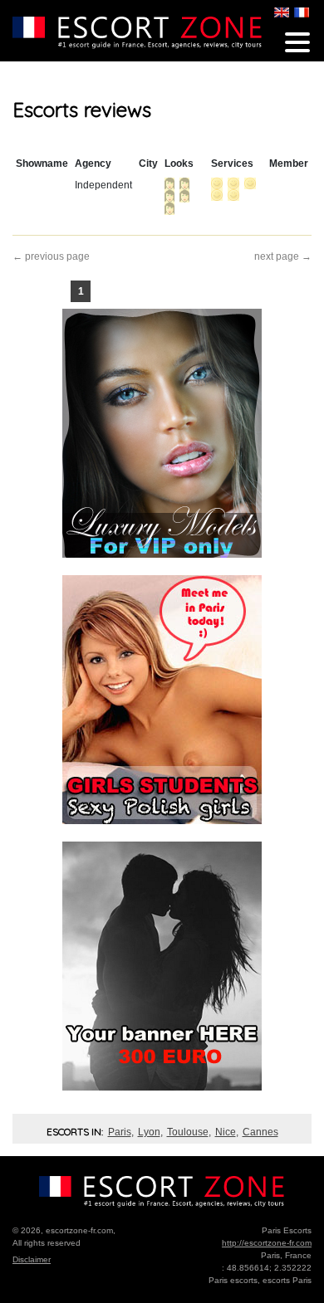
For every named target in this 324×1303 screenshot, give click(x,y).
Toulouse (188, 1132)
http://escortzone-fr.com (267, 1242)
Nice (225, 1132)
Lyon (149, 1132)
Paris (119, 1132)
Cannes (260, 1132)
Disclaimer (31, 1259)
